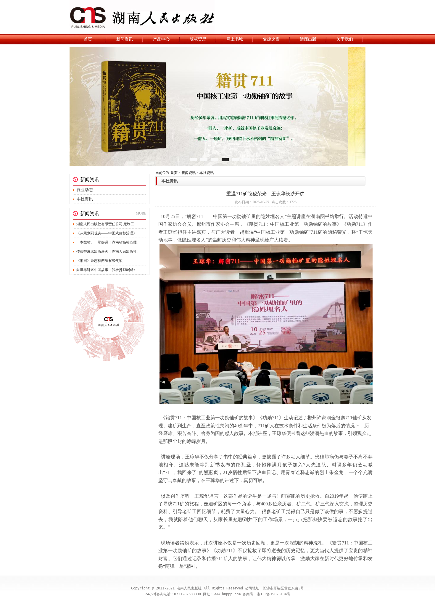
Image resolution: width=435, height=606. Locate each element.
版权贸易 (198, 39)
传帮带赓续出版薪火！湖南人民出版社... (107, 251)
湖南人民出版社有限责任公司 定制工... (106, 224)
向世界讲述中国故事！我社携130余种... (107, 270)
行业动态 (84, 190)
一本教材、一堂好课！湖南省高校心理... (107, 242)
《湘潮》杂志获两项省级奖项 (99, 261)
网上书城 (234, 39)
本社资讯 (84, 199)
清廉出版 (308, 39)
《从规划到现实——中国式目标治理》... (107, 233)
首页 (88, 39)
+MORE (140, 213)
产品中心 (161, 39)
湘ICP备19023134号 (273, 594)
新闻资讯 (124, 39)
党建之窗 (271, 39)
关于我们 (344, 39)
